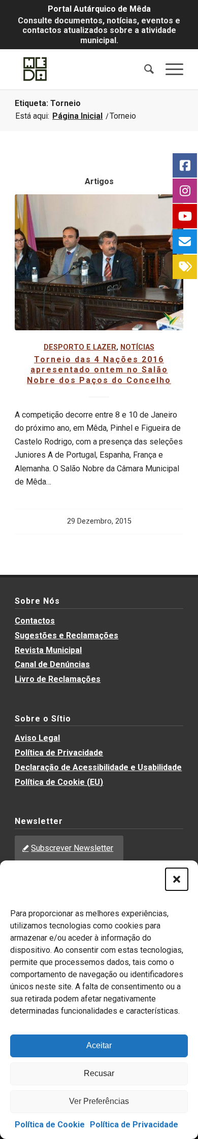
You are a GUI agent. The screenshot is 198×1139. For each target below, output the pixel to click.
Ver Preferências (99, 1101)
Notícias (137, 347)
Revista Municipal (48, 650)
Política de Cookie (50, 1124)
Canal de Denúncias (52, 664)
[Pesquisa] (144, 69)
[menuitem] (144, 69)
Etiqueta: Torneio (48, 103)
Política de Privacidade (134, 1124)
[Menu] (169, 69)
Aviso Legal (37, 738)
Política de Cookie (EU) (59, 782)
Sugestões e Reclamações (66, 635)
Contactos (35, 621)
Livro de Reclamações (58, 679)
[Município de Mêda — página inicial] (82, 69)
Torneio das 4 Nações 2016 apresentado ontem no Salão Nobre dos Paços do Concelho (99, 370)
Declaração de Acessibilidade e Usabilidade (98, 767)
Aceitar (99, 1045)
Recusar (99, 1073)
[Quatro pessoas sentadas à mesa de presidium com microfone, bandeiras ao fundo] (99, 262)
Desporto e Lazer (80, 347)
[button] (177, 879)
